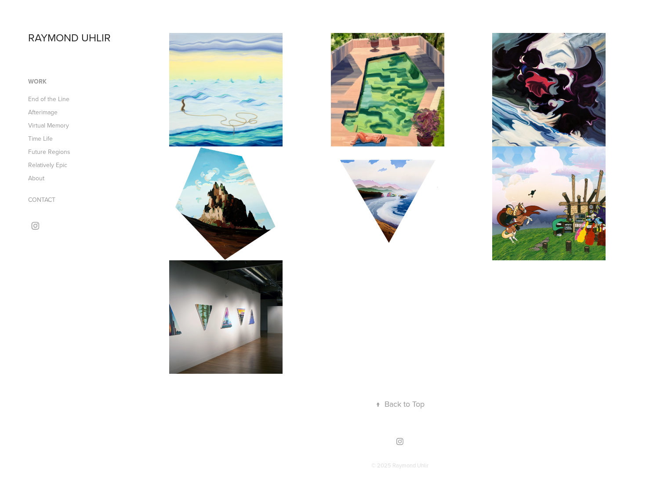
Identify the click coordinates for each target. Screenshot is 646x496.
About (36, 178)
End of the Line (48, 99)
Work (37, 81)
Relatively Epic (47, 164)
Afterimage (43, 112)
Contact (41, 199)
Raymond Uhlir (69, 37)
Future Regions (49, 151)
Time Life (40, 138)
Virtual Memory (48, 125)
